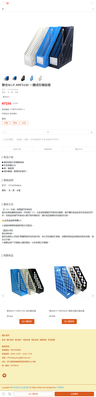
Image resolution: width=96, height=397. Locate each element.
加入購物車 (33, 394)
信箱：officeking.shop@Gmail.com (16, 358)
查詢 (3, 340)
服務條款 (43, 340)
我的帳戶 (18, 340)
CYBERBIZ (60, 387)
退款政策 (26, 340)
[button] (92, 295)
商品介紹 (17, 149)
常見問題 (51, 340)
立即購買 (74, 394)
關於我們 (10, 340)
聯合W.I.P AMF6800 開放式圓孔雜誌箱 (66, 311)
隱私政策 (34, 340)
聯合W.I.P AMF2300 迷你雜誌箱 (21, 311)
